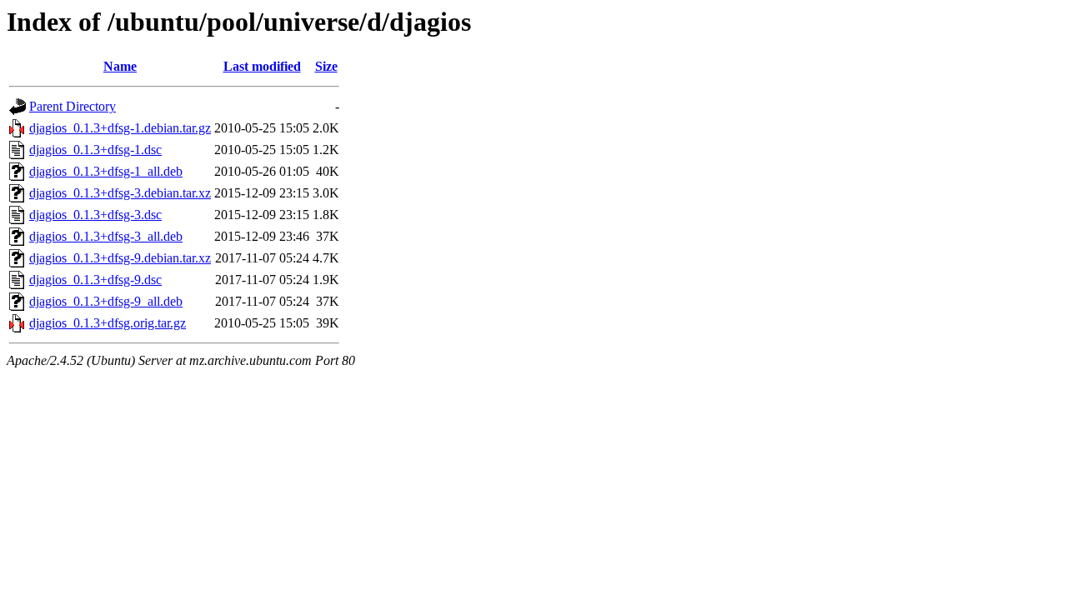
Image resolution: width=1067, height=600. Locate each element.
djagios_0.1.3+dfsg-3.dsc (95, 215)
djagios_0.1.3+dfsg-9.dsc (95, 279)
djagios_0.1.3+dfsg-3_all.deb (106, 236)
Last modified (262, 66)
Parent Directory (72, 106)
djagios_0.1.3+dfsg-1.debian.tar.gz (120, 128)
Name (120, 66)
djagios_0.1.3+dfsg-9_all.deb (106, 301)
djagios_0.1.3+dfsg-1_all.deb (106, 171)
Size (326, 66)
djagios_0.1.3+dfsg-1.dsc (95, 149)
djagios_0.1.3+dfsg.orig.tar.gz (107, 323)
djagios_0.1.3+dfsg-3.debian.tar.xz (120, 193)
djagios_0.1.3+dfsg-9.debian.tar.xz (120, 258)
